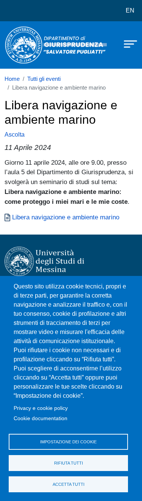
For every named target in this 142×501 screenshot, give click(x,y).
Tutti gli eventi (44, 79)
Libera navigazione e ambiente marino (65, 217)
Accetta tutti (68, 484)
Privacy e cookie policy (41, 408)
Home (12, 79)
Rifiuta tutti (68, 463)
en (130, 10)
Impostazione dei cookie (68, 442)
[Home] (23, 45)
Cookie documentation (40, 418)
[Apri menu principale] (127, 44)
